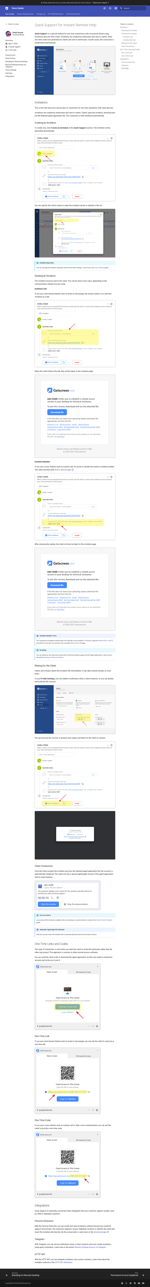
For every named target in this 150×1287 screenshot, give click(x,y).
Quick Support (15, 47)
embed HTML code (104, 640)
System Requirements (25, 14)
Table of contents (127, 24)
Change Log (40, 14)
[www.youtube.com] (139, 1283)
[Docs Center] (6, 8)
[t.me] (122, 1283)
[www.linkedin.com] (135, 1283)
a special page (65, 470)
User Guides (9, 14)
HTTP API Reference (55, 14)
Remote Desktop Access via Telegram (90, 1247)
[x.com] (126, 1283)
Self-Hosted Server (73, 14)
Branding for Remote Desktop (53, 657)
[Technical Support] (115, 8)
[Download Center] (110, 8)
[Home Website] (104, 8)
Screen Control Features (104, 920)
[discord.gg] (143, 1283)
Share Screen (75, 643)
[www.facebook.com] (130, 1283)
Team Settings (99, 268)
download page (100, 1232)
